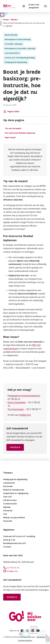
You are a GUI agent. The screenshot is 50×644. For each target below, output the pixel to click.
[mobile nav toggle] (45, 6)
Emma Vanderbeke (17, 402)
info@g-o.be (25, 415)
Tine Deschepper (16, 409)
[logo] (9, 6)
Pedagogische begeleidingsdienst (24, 396)
